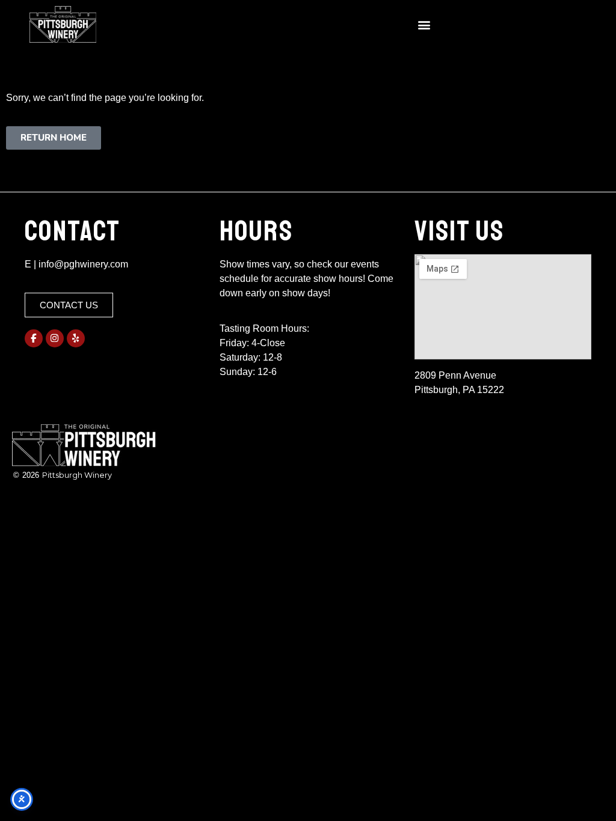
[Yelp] (76, 338)
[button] (424, 24)
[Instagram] (55, 338)
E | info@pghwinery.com (76, 264)
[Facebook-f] (34, 338)
